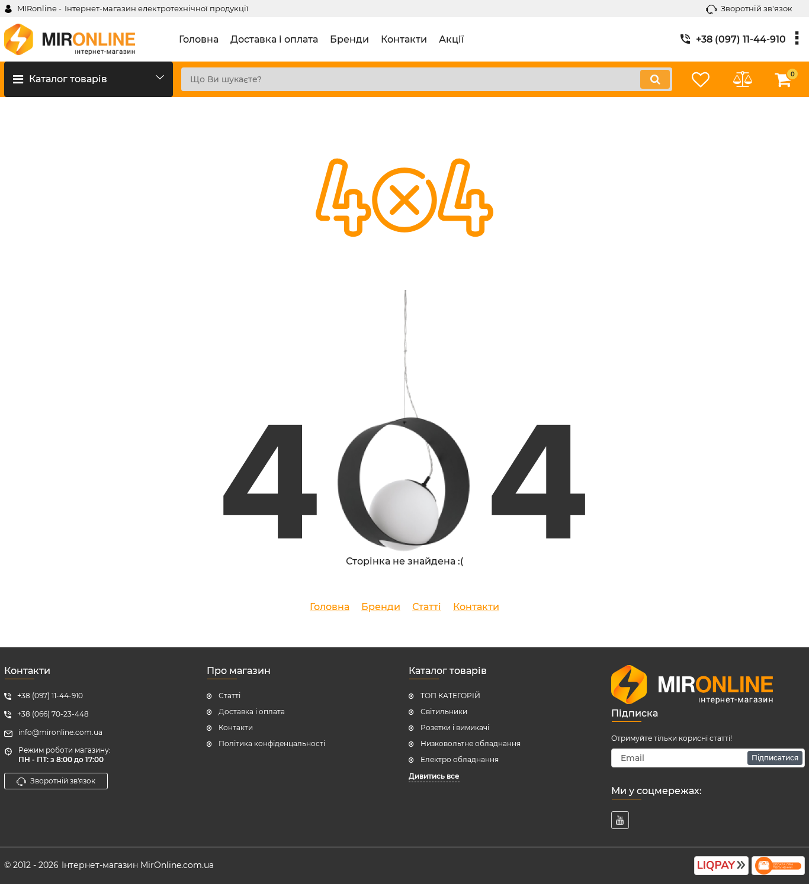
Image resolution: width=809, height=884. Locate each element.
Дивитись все (434, 776)
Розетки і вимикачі (454, 727)
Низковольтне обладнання (470, 743)
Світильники (443, 711)
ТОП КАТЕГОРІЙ (450, 695)
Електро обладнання (459, 759)
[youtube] (620, 820)
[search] (655, 79)
